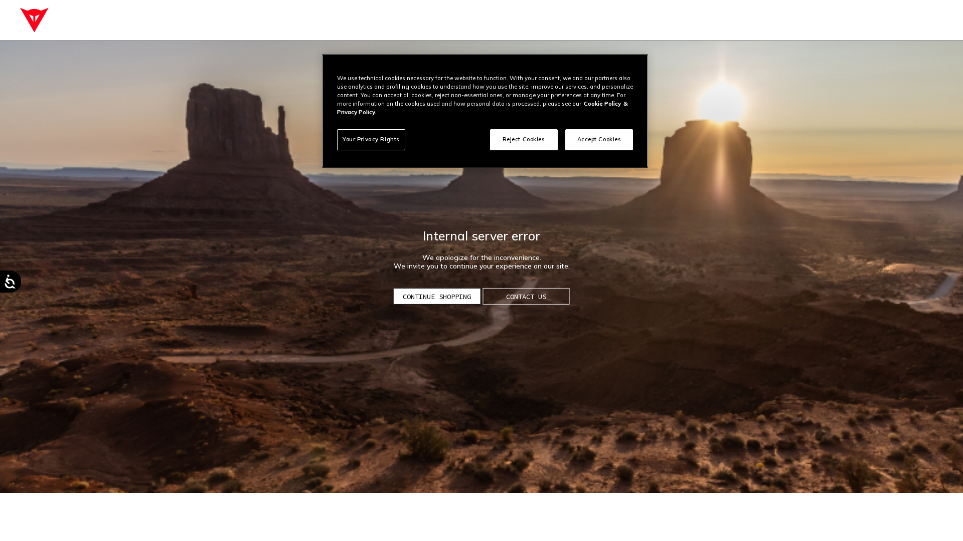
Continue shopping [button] (437, 296)
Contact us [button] (526, 296)
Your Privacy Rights (371, 139)
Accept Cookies (599, 139)
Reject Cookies (524, 139)
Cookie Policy (602, 103)
